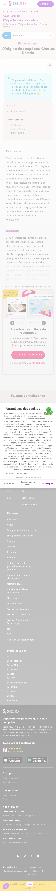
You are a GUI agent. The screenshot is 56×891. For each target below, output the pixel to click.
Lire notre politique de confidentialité (16, 473)
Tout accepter (47, 483)
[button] (5, 886)
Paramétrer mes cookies (28, 483)
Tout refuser (9, 483)
